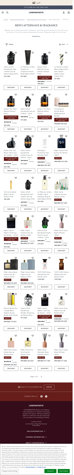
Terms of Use (42, 467)
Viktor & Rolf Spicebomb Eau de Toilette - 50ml (28, 111)
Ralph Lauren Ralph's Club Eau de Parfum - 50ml (44, 310)
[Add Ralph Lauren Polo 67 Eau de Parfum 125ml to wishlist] (66, 136)
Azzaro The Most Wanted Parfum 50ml (10, 111)
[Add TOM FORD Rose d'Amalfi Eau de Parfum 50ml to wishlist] (49, 258)
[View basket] (68, 12)
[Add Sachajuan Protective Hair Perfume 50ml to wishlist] (49, 136)
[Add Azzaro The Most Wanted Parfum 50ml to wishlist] (15, 94)
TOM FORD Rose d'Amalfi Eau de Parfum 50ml (43, 274)
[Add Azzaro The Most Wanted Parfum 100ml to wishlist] (49, 94)
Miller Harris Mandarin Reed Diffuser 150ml (43, 352)
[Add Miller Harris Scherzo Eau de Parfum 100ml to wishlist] (32, 216)
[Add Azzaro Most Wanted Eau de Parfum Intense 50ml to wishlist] (49, 52)
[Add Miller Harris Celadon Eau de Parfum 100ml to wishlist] (66, 178)
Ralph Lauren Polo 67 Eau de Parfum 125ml (61, 153)
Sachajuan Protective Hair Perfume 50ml (43, 153)
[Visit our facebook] (41, 396)
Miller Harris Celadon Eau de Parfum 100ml (60, 194)
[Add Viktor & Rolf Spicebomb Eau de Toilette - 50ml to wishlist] (32, 94)
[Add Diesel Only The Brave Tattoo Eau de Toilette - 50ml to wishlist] (15, 136)
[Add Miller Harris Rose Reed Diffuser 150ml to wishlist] (66, 216)
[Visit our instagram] (46, 396)
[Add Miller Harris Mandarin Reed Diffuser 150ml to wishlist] (49, 335)
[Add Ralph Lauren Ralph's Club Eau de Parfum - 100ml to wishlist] (15, 216)
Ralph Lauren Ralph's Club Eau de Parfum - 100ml (11, 233)
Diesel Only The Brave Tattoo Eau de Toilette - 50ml (10, 153)
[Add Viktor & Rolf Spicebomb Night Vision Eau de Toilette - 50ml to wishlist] (49, 216)
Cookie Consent (36, 421)
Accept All (50, 471)
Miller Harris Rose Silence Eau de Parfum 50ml (61, 310)
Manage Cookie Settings (10, 471)
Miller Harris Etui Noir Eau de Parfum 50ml (27, 352)
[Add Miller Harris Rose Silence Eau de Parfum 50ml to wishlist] (66, 294)
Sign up (49, 387)
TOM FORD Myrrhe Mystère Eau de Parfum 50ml (61, 274)
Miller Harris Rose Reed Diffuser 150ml (61, 233)
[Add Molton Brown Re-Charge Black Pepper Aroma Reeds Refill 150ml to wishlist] (15, 294)
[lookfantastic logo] (36, 12)
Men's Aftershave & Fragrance (36, 19)
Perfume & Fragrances (17, 19)
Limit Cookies (64, 471)
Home (6, 19)
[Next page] (41, 377)
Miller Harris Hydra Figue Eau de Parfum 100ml (28, 274)
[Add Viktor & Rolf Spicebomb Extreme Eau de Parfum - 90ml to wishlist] (32, 136)
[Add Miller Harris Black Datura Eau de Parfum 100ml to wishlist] (15, 258)
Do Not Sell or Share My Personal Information (36, 424)
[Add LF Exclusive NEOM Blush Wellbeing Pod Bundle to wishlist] (66, 94)
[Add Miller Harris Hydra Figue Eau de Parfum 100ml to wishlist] (32, 258)
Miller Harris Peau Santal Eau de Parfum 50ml (10, 352)
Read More (36, 36)
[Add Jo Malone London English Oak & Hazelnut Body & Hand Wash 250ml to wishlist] (49, 178)
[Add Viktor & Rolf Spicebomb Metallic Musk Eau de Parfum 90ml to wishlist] (32, 294)
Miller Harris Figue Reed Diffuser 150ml (61, 352)
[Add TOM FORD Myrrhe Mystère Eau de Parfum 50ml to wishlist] (66, 258)
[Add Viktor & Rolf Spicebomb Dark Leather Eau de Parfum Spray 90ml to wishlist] (15, 52)
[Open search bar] (7, 12)
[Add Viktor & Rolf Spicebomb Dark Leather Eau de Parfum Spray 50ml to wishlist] (32, 178)
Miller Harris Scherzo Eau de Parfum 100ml (27, 233)
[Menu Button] (2, 12)
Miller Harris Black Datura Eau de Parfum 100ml (10, 274)
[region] (36, 459)
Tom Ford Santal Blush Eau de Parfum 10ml (10, 194)
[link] (63, 12)
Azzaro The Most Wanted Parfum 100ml (43, 111)
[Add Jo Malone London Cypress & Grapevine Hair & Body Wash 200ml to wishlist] (32, 52)
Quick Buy (11, 87)
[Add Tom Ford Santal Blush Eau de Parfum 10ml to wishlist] (15, 178)
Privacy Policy (30, 467)
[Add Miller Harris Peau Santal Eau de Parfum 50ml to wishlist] (15, 335)
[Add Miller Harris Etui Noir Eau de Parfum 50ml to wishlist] (32, 335)
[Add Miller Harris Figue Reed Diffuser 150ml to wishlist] (66, 335)
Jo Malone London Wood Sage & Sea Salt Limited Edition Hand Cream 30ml (61, 71)
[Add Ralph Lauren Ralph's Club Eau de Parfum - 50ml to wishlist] (49, 294)
